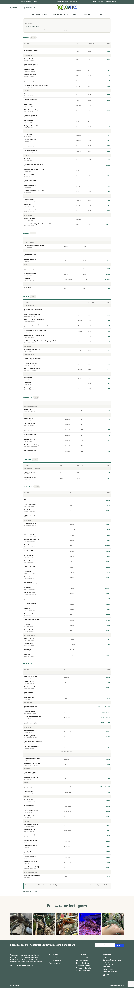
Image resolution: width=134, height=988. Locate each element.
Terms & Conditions (82, 963)
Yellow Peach (120, 986)
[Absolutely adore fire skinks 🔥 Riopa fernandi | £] (67, 924)
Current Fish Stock (55, 958)
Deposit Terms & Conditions (85, 958)
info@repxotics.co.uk (110, 971)
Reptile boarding (60, 14)
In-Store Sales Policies (83, 971)
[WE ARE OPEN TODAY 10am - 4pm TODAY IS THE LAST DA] (21, 924)
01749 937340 (30, 8)
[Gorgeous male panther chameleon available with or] (113, 924)
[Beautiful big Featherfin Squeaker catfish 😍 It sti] (90, 924)
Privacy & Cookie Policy (83, 968)
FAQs (100, 14)
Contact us (89, 14)
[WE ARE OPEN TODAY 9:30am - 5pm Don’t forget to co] (44, 924)
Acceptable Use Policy (83, 965)
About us (76, 14)
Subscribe (119, 945)
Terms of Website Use (83, 960)
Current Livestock (39, 14)
